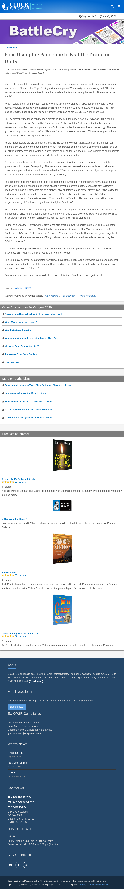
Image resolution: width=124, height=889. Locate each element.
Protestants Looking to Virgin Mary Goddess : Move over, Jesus (38, 385)
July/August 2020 (23, 288)
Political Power (88, 295)
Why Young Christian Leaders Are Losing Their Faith (32, 338)
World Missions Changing (18, 330)
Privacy (83, 884)
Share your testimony (22, 801)
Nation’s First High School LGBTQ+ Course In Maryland (33, 314)
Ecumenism (69, 295)
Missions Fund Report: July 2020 (22, 346)
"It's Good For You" (18, 762)
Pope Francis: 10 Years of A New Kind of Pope (28, 401)
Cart (97, 16)
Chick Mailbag (12, 362)
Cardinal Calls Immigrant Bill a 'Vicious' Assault (29, 417)
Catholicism (11, 47)
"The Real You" (16, 753)
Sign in (86, 16)
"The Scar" (13, 772)
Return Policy (18, 806)
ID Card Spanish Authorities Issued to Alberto (28, 409)
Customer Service (20, 796)
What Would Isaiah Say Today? (21, 322)
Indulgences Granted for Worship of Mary (26, 393)
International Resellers (100, 884)
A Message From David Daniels (21, 354)
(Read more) (36, 681)
